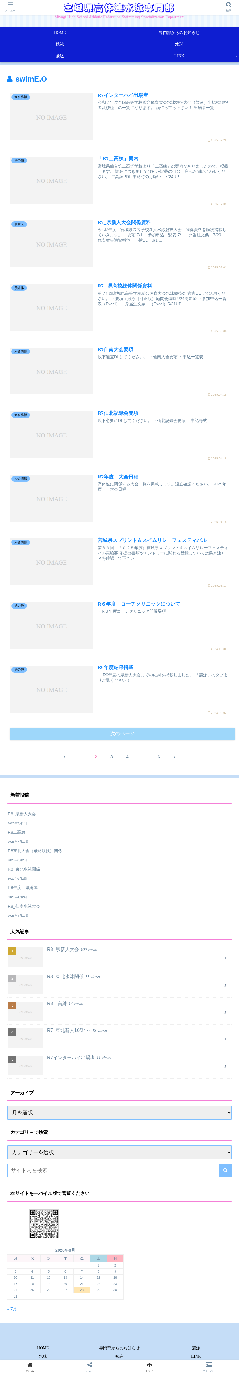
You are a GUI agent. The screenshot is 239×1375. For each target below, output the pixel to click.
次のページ (122, 733)
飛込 (119, 1356)
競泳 (196, 1348)
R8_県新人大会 (22, 813)
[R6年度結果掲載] (146, 1108)
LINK (196, 1356)
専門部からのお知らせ (119, 1348)
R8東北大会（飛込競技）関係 (35, 850)
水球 (43, 1356)
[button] (225, 1170)
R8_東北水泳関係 (24, 869)
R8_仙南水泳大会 (24, 906)
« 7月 (12, 1309)
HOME (43, 1348)
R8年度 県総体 (25, 887)
